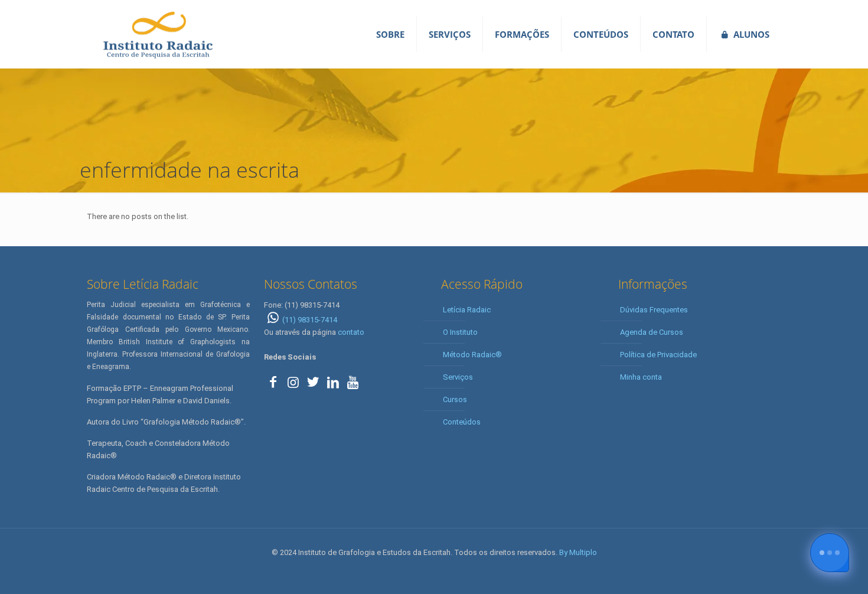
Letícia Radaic (467, 309)
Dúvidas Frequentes (654, 309)
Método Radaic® (472, 354)
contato (351, 332)
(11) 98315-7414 (309, 319)
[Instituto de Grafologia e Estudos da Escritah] (158, 34)
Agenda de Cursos (651, 332)
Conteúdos (462, 421)
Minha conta (641, 377)
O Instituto (460, 332)
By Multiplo (578, 552)
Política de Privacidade (658, 354)
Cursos (455, 399)
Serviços (458, 377)
